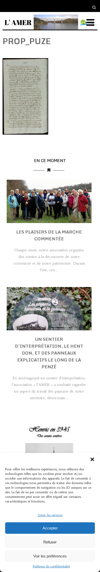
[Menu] (90, 22)
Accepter (50, 528)
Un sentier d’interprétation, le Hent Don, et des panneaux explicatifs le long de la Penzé (49, 353)
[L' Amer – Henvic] (50, 31)
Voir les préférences (50, 556)
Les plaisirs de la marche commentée (49, 235)
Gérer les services (50, 515)
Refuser (50, 542)
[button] (92, 459)
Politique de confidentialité (51, 566)
